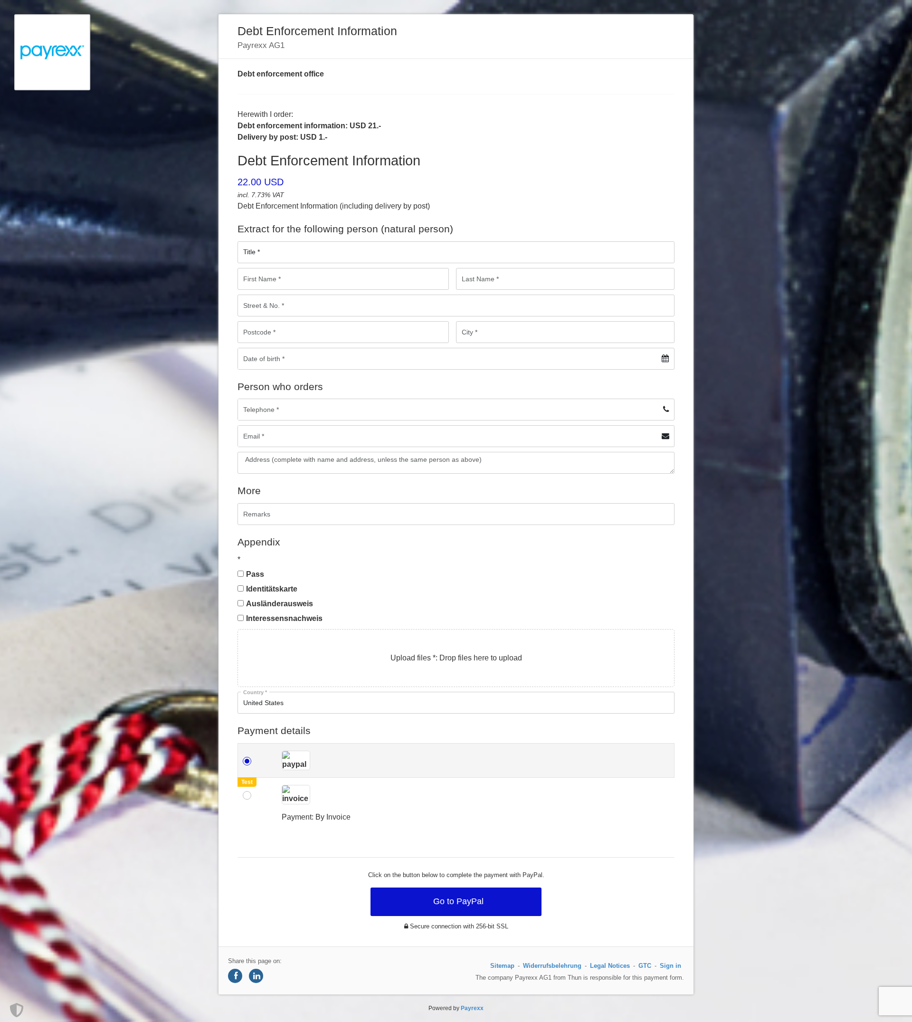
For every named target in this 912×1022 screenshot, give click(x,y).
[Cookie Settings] (17, 1010)
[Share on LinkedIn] (256, 976)
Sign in (670, 965)
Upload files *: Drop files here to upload (456, 658)
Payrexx (472, 1008)
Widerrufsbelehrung (552, 965)
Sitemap (502, 965)
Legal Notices (610, 965)
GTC (644, 965)
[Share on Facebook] (235, 976)
